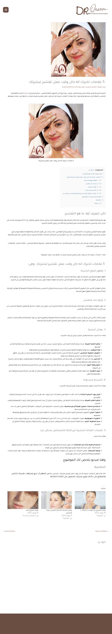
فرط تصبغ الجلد (32, 510)
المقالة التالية (9, 531)
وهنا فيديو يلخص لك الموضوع (84, 460)
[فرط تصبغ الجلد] (23, 500)
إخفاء (91, 170)
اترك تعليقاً (102, 87)
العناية (25, 93)
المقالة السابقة (102, 531)
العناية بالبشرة (91, 87)
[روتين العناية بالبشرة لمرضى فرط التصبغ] (56, 500)
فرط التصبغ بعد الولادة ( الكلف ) (93, 510)
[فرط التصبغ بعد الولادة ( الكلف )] (90, 500)
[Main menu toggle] (6, 10)
